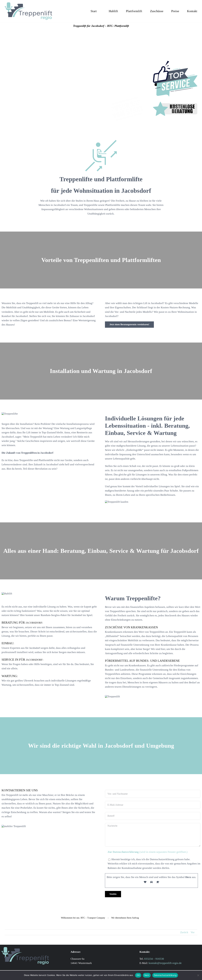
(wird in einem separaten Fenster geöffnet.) (147, 851)
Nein (146, 975)
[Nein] (198, 975)
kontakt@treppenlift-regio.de (165, 963)
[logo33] (28, 3)
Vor (193, 932)
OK (138, 975)
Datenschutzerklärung (165, 975)
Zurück (184, 932)
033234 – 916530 (154, 958)
